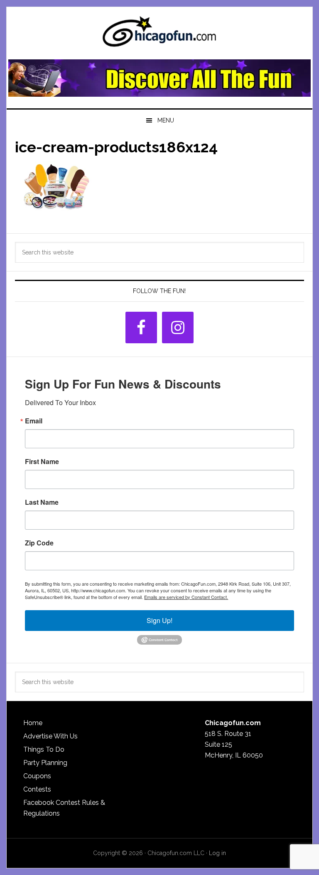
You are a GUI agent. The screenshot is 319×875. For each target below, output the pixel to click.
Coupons (37, 776)
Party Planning (45, 763)
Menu (165, 120)
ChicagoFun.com (159, 34)
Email (33, 421)
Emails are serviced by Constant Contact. (186, 597)
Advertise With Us (50, 736)
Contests (37, 789)
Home (32, 723)
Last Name (42, 502)
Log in (217, 853)
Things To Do (43, 749)
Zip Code (39, 543)
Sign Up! (159, 620)
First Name (42, 461)
